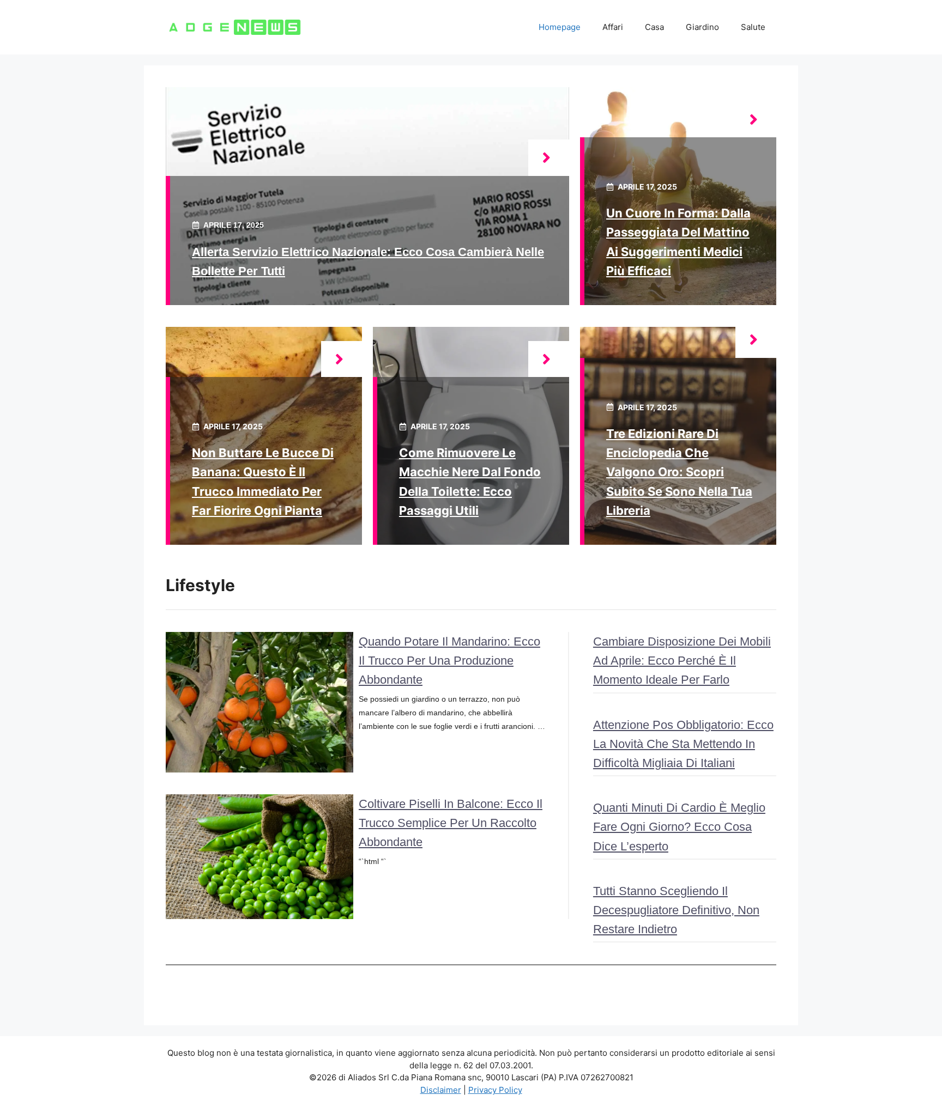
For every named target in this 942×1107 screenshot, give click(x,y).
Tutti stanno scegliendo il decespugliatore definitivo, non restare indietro (676, 910)
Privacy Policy (495, 1090)
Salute (753, 27)
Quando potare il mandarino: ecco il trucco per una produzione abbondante (449, 660)
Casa (654, 27)
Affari (612, 27)
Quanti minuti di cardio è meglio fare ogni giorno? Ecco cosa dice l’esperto (679, 827)
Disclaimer (440, 1090)
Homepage (560, 27)
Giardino (702, 27)
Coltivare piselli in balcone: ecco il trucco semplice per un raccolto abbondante (450, 823)
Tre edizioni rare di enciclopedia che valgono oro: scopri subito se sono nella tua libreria (679, 472)
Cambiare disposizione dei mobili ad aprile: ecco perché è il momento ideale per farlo (682, 660)
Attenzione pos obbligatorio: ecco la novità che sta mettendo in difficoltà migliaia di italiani (683, 744)
